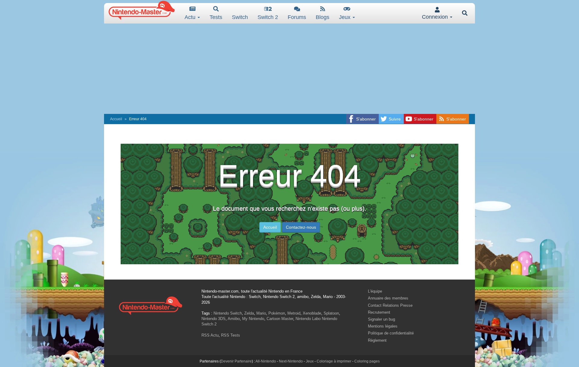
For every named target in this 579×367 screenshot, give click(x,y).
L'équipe (375, 291)
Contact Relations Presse (390, 305)
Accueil (116, 119)
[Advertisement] (289, 69)
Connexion (435, 17)
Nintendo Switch (228, 313)
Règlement (377, 340)
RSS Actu (210, 335)
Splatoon (331, 313)
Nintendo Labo (308, 318)
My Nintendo (253, 318)
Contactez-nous (301, 227)
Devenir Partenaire (236, 361)
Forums (297, 17)
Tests (216, 17)
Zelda (249, 313)
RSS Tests (230, 335)
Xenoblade (312, 313)
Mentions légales (382, 326)
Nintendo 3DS (213, 318)
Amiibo (234, 318)
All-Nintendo (265, 361)
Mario (261, 313)
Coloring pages (367, 361)
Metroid (293, 313)
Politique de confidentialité (391, 333)
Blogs (322, 17)
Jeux (345, 17)
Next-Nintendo (291, 361)
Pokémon (276, 313)
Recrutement (379, 312)
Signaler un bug (381, 319)
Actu (191, 17)
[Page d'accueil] (150, 305)
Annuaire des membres (388, 298)
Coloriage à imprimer (334, 361)
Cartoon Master (280, 318)
